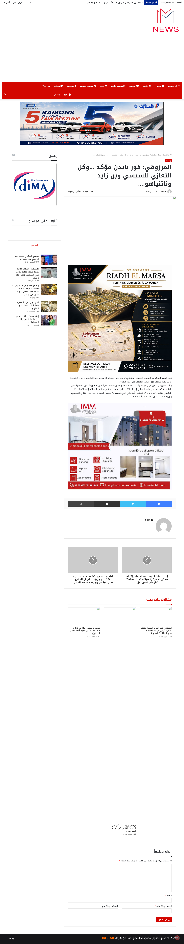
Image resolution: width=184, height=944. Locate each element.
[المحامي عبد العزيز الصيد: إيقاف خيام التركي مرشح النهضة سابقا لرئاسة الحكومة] (156, 616)
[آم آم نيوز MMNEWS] (166, 21)
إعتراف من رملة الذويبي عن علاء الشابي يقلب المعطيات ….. (27, 319)
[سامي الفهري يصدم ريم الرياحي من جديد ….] (49, 260)
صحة (102, 86)
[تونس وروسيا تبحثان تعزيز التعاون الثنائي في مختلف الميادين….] (120, 715)
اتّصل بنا (7, 2)
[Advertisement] (92, 60)
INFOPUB (108, 938)
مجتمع (132, 86)
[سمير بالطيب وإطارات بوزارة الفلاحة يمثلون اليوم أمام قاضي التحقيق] (84, 616)
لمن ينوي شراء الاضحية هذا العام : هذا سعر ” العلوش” (28, 305)
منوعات (71, 86)
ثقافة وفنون (87, 86)
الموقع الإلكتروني (109, 906)
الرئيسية (172, 86)
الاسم (168, 895)
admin (163, 191)
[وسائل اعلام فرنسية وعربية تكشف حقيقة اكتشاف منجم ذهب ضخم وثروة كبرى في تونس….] (49, 289)
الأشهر (34, 245)
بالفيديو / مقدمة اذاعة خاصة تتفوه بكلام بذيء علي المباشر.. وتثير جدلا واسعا (27, 273)
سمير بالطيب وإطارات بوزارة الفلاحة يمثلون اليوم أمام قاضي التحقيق (84, 630)
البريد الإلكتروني (163, 906)
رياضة (146, 86)
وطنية (153, 155)
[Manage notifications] (177, 937)
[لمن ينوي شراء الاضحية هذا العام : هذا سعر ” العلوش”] (49, 306)
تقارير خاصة (117, 86)
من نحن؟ (46, 86)
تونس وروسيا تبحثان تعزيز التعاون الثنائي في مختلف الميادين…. (123, 828)
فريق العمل (17, 2)
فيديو (57, 86)
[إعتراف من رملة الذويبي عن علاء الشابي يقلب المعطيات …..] (49, 320)
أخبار (159, 86)
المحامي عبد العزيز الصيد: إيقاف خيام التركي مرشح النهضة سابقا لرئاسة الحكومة (156, 630)
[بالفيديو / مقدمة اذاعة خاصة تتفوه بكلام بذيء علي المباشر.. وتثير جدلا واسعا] (49, 272)
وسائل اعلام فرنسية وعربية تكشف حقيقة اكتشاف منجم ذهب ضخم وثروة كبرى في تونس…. (25, 290)
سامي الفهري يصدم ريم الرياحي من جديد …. (27, 257)
